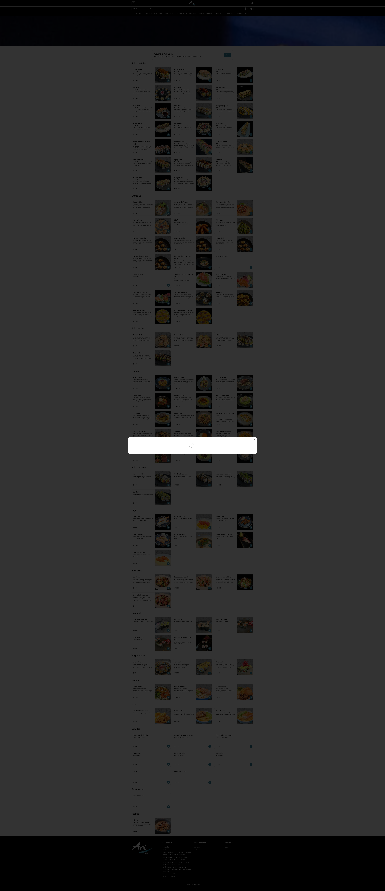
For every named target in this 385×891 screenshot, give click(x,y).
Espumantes (238, 13)
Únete (227, 55)
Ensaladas (192, 13)
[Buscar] (133, 14)
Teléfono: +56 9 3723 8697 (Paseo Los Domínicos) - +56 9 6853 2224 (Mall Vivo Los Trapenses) (177, 869)
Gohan (218, 13)
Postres (246, 13)
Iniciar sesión (228, 850)
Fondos (168, 13)
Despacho (166, 847)
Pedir (226, 847)
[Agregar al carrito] (168, 80)
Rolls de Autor (140, 13)
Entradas (149, 13)
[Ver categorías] (251, 14)
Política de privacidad (169, 876)
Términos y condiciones (170, 874)
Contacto (165, 850)
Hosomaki (200, 13)
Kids (224, 13)
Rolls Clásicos (177, 13)
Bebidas (230, 13)
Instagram (197, 847)
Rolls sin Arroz (159, 13)
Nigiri (185, 13)
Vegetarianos (210, 13)
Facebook (197, 850)
